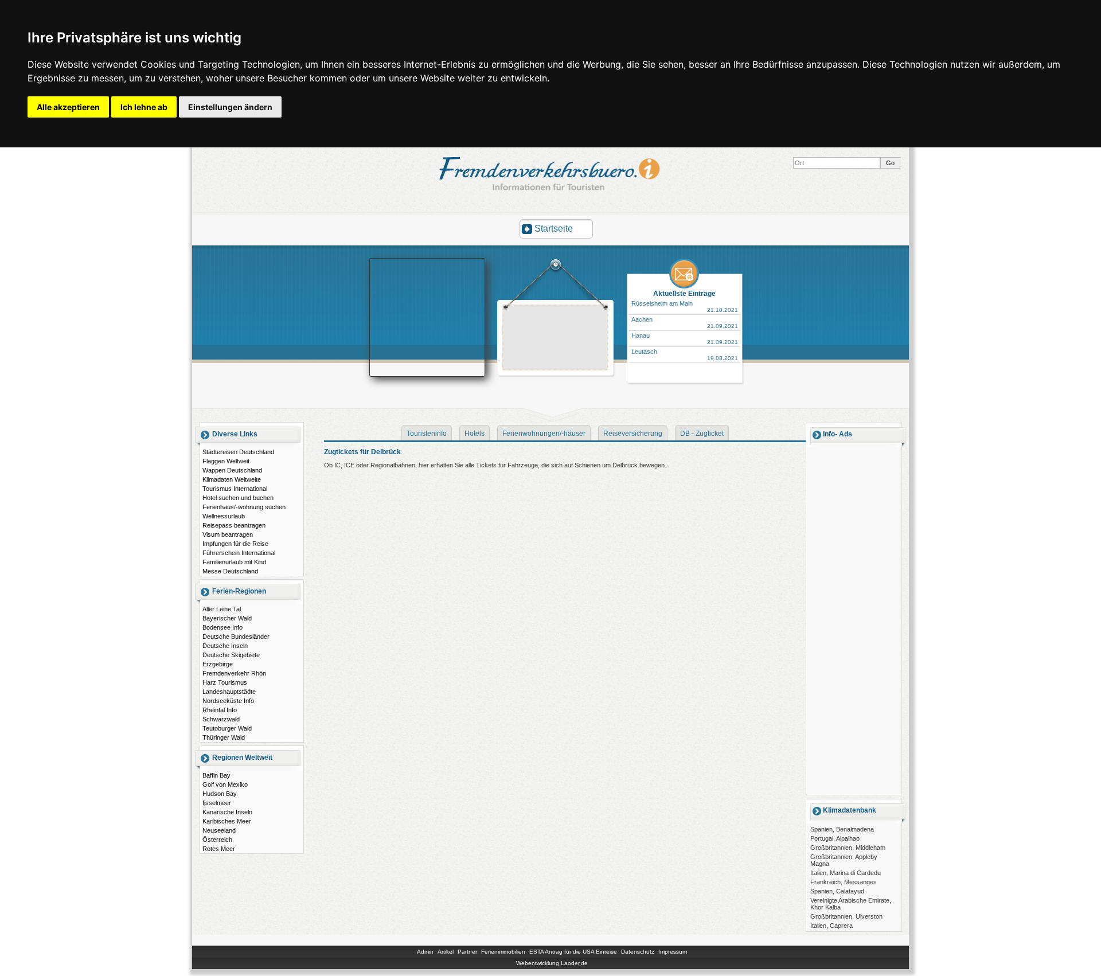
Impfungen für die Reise (235, 543)
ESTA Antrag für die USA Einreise (573, 951)
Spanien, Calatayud (837, 891)
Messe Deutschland (230, 571)
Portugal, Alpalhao (835, 838)
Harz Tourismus (224, 682)
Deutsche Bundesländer (236, 636)
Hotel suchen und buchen (238, 497)
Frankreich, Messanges (843, 882)
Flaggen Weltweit (225, 461)
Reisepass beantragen (234, 525)
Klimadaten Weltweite (231, 479)
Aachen (642, 319)
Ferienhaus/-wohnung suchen (244, 506)
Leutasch (644, 351)
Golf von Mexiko (225, 784)
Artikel (446, 951)
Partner (467, 951)
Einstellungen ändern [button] (230, 107)
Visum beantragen (227, 534)
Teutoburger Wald (227, 728)
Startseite (553, 228)
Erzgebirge (217, 664)
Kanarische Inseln (227, 812)
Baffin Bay (216, 775)
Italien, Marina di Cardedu (845, 872)
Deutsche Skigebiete (231, 654)
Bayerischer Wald (227, 618)
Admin (425, 951)
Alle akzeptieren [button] (68, 107)
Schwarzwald (221, 719)
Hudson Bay (219, 793)
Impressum (672, 951)
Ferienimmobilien (503, 951)
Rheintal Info (219, 709)
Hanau (640, 335)
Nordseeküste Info (228, 700)
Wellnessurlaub (223, 516)
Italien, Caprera (831, 925)
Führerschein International (238, 552)
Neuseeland (219, 830)
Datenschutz (637, 951)
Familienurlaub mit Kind (234, 562)
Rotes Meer (218, 848)
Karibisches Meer (226, 821)
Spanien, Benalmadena (842, 829)
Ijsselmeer (216, 802)
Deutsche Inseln (225, 645)
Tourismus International (234, 488)
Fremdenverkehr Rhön (234, 673)
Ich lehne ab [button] (143, 107)
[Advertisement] (556, 339)
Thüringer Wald (223, 737)
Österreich (217, 839)
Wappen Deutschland (232, 470)
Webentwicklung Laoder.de (552, 963)
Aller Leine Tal (221, 609)
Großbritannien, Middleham (847, 847)
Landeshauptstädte (229, 691)
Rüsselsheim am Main (662, 303)
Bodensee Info (222, 627)
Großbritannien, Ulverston (846, 916)
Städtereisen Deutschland (238, 451)
